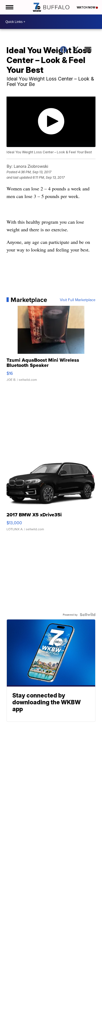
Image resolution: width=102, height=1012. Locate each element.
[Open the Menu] (9, 7)
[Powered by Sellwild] (87, 614)
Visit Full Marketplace (77, 300)
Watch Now (86, 7)
